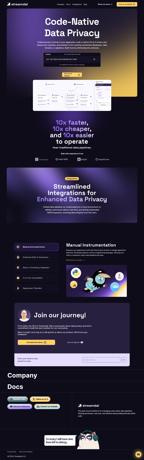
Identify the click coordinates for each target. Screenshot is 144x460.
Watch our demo (104, 4)
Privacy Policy (11, 452)
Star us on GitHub (125, 4)
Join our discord (73, 342)
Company (60, 4)
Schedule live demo (35, 342)
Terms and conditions (25, 452)
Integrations (77, 4)
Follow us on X (42, 399)
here (83, 64)
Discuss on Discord (21, 406)
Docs (68, 4)
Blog (85, 4)
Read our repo (19, 399)
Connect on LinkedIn (48, 406)
